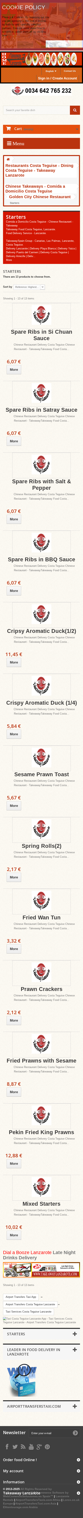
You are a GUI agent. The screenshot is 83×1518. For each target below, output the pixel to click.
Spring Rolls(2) (41, 846)
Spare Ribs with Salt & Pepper (41, 484)
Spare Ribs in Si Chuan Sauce (41, 335)
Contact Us (70, 71)
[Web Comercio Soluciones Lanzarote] (22, 1380)
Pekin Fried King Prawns (41, 1132)
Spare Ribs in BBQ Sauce (41, 559)
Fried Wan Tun (42, 918)
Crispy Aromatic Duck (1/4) (41, 703)
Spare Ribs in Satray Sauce (41, 410)
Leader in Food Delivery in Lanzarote (33, 1352)
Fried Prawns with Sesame (41, 1061)
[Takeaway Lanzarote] (41, 91)
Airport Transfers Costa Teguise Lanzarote (30, 1304)
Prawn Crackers (41, 989)
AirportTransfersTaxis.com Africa (38, 1499)
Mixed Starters (41, 1204)
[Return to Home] (8, 159)
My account (13, 1470)
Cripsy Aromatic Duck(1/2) (41, 631)
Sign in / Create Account (57, 78)
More (9, 260)
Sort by (7, 286)
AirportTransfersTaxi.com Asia (36, 1503)
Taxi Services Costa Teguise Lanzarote (28, 1311)
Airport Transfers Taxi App (21, 1296)
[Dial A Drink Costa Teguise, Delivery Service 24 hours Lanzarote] (41, 1270)
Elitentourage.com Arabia (20, 1507)
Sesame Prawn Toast (41, 774)
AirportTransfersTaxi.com (34, 1406)
